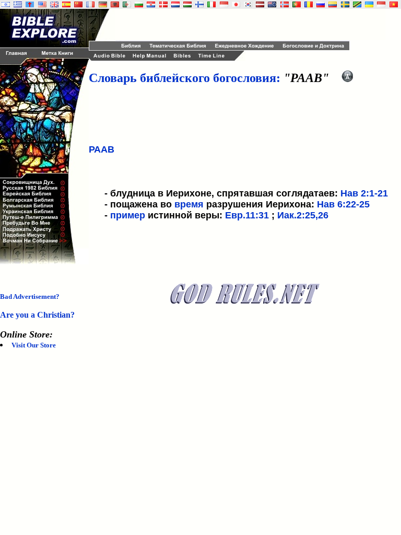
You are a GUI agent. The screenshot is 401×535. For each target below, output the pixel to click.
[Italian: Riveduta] (211, 4)
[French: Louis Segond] (90, 4)
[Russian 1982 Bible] (320, 4)
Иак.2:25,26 (302, 215)
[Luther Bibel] (103, 4)
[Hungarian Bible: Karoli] (187, 4)
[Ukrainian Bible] (369, 4)
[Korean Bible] (248, 4)
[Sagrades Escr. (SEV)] (66, 4)
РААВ (101, 149)
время (189, 204)
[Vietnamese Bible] (394, 4)
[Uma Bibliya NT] (381, 4)
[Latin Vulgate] (30, 4)
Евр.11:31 (247, 215)
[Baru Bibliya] (224, 4)
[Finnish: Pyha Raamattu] (199, 4)
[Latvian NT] (260, 4)
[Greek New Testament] (18, 4)
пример (127, 215)
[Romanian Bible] (308, 4)
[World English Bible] (42, 4)
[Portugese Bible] (296, 4)
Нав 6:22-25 (343, 204)
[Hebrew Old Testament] (6, 4)
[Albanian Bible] (115, 4)
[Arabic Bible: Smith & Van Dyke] (127, 4)
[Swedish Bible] (345, 4)
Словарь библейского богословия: (184, 78)
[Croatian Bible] (151, 4)
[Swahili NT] (357, 4)
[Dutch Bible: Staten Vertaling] (175, 4)
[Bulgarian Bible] (139, 4)
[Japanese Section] (236, 4)
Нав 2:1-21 (364, 193)
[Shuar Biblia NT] (332, 4)
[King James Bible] (54, 4)
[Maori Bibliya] (272, 4)
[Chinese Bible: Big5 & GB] (78, 4)
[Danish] (163, 4)
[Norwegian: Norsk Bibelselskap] (284, 4)
